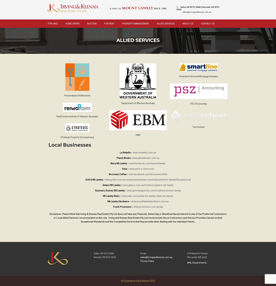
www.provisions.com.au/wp (148, 207)
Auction (92, 23)
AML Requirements (197, 262)
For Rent (109, 23)
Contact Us (208, 23)
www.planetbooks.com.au (145, 158)
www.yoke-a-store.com (142, 169)
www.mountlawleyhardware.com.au (150, 201)
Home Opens (73, 23)
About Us (187, 23)
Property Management (135, 23)
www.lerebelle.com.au (144, 152)
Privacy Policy (147, 261)
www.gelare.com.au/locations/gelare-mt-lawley (148, 185)
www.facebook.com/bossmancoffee (148, 174)
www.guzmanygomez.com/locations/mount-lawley (154, 190)
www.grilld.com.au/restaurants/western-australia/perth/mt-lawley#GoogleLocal (148, 179)
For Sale (53, 23)
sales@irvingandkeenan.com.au (196, 12)
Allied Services (166, 23)
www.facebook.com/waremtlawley (147, 163)
